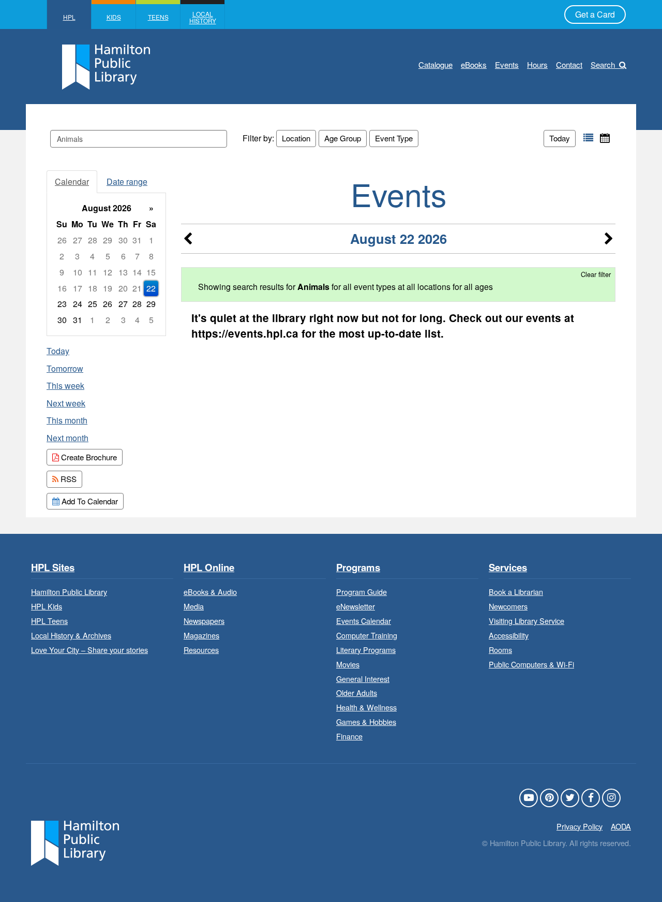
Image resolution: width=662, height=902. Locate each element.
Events (507, 64)
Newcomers (508, 606)
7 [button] (137, 256)
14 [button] (137, 272)
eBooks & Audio (210, 591)
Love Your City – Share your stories (89, 649)
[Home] (75, 841)
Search (603, 64)
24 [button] (77, 304)
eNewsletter (355, 606)
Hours (537, 64)
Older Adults (356, 692)
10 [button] (77, 272)
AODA (621, 826)
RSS (67, 478)
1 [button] (151, 240)
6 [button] (123, 256)
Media (194, 606)
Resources (201, 649)
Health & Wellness (366, 707)
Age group (342, 138)
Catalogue (435, 64)
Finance (349, 736)
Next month (67, 438)
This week (65, 385)
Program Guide (361, 591)
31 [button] (137, 240)
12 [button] (107, 272)
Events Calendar (363, 620)
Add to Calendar (88, 501)
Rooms (500, 649)
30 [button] (123, 240)
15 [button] (151, 272)
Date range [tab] (127, 181)
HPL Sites (52, 567)
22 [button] (151, 288)
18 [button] (92, 288)
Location (296, 138)
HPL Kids (46, 606)
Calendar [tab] (72, 181)
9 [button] (61, 272)
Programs (358, 567)
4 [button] (92, 256)
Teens (158, 16)
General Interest (362, 678)
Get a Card (595, 14)
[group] (106, 264)
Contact (569, 64)
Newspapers (204, 620)
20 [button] (123, 288)
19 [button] (107, 288)
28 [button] (92, 240)
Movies (347, 664)
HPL (69, 16)
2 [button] (61, 256)
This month (67, 420)
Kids (114, 16)
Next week (66, 403)
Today (559, 138)
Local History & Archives (71, 635)
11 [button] (92, 272)
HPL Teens (49, 620)
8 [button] (151, 256)
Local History (202, 17)
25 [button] (92, 304)
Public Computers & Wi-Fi (531, 664)
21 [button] (137, 288)
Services (508, 567)
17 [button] (77, 288)
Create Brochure (88, 457)
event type (394, 138)
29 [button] (107, 240)
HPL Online (209, 567)
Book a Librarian (516, 591)
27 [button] (77, 240)
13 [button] (123, 272)
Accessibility (509, 635)
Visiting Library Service (526, 620)
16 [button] (62, 288)
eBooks (474, 64)
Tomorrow (65, 368)
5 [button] (108, 256)
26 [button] (62, 240)
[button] (588, 138)
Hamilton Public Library (69, 591)
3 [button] (77, 256)
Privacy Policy (579, 826)
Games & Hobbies (366, 721)
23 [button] (62, 304)
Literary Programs (366, 649)
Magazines (201, 635)
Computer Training (366, 635)
